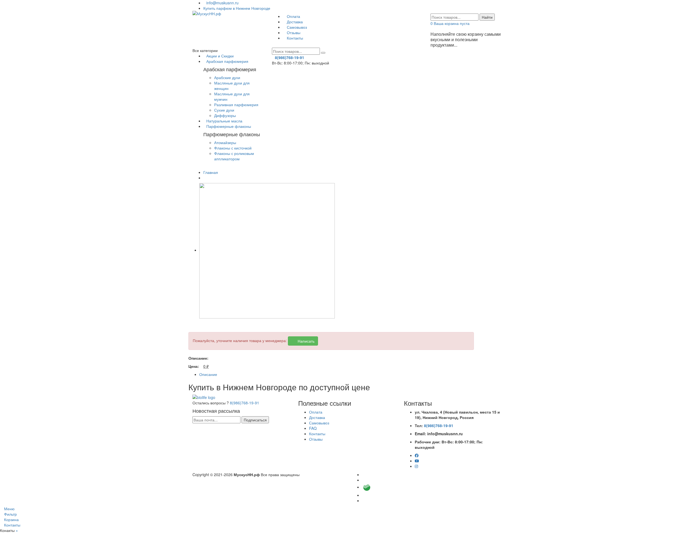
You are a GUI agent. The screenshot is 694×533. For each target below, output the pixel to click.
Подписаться (255, 419)
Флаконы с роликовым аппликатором (234, 156)
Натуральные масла (224, 120)
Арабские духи (227, 77)
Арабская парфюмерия (227, 61)
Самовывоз (296, 27)
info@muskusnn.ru (222, 2)
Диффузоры (225, 115)
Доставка (294, 21)
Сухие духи (224, 110)
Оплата (293, 16)
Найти (487, 17)
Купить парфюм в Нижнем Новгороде (236, 8)
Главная (210, 172)
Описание (208, 374)
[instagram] (416, 466)
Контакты (294, 38)
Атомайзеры (225, 142)
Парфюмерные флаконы (228, 126)
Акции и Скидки (220, 55)
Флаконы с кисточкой (233, 148)
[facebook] (417, 455)
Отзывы (293, 32)
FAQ (313, 428)
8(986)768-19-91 (244, 402)
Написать (304, 341)
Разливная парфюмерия (236, 104)
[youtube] (417, 460)
